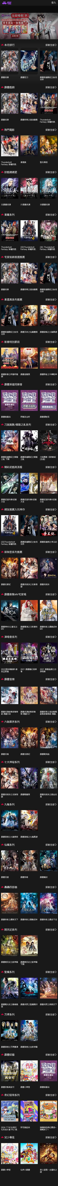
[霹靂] (6, 2)
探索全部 (50, 45)
